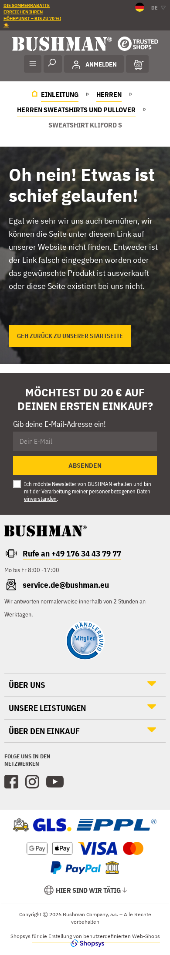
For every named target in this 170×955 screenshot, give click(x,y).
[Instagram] (32, 782)
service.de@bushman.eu (66, 584)
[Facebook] (11, 782)
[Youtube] (55, 782)
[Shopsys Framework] (85, 943)
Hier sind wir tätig (88, 890)
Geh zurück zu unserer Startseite (70, 336)
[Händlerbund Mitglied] (85, 658)
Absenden (85, 465)
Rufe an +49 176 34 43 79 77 (72, 553)
